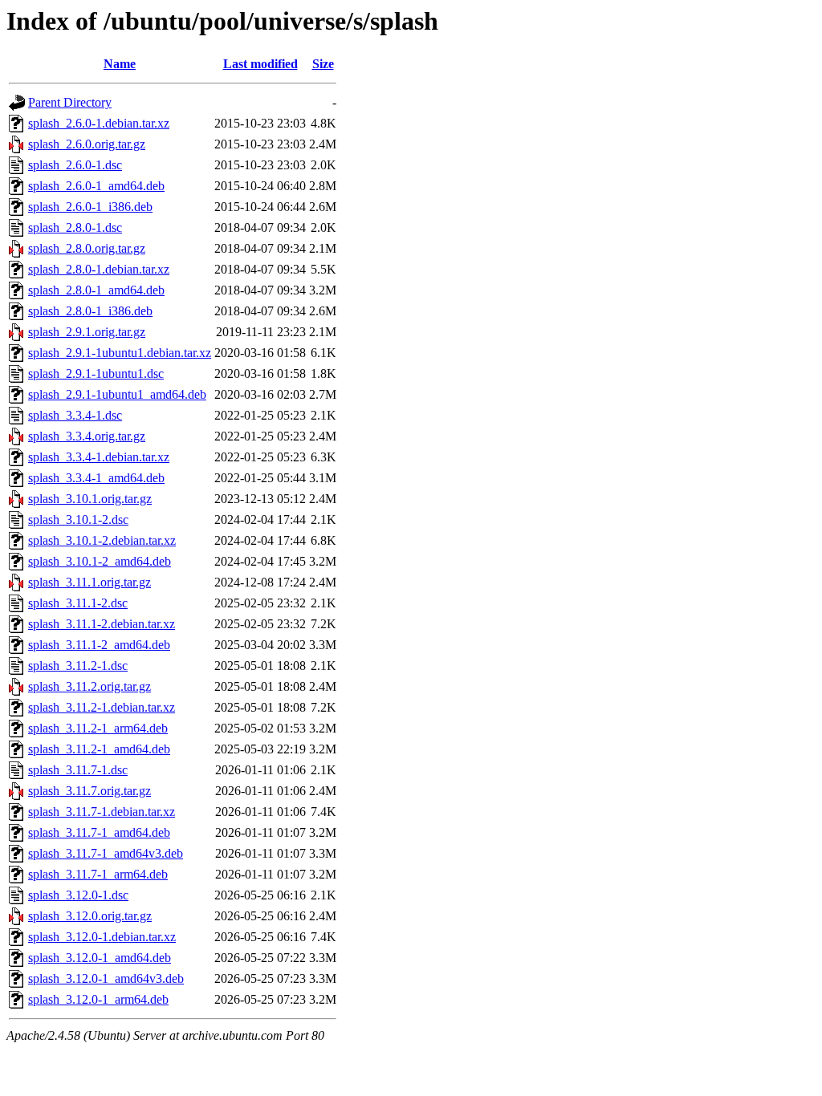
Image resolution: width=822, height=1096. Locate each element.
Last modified (260, 64)
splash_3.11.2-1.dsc (78, 665)
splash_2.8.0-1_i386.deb (90, 311)
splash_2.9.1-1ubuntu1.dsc (96, 373)
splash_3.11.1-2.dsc (78, 603)
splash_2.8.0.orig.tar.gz (86, 248)
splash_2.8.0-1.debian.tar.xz (98, 269)
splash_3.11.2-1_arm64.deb (98, 728)
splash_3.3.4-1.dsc (75, 415)
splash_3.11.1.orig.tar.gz (89, 582)
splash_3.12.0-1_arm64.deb (98, 999)
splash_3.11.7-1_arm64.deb (98, 874)
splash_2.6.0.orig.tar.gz (86, 144)
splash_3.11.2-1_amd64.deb (99, 749)
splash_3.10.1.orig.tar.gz (90, 498)
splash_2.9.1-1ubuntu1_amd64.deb (117, 394)
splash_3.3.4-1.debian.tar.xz (98, 457)
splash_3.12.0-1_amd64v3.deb (106, 978)
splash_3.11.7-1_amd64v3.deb (105, 853)
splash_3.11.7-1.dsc (78, 770)
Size (323, 64)
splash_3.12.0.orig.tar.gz (90, 916)
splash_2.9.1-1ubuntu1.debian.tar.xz (119, 352)
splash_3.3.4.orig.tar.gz (86, 436)
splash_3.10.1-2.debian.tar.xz (102, 540)
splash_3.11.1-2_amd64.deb (99, 645)
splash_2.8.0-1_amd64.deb (96, 290)
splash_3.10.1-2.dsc (78, 519)
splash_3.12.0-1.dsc (78, 895)
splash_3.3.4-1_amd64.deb (96, 478)
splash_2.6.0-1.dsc (75, 165)
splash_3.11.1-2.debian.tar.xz (101, 624)
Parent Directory (70, 102)
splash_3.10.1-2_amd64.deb (99, 561)
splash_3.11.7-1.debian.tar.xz (101, 811)
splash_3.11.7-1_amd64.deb (99, 832)
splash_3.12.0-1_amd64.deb (99, 957)
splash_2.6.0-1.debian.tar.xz (98, 123)
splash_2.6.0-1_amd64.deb (96, 186)
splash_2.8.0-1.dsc (75, 227)
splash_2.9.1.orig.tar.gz (86, 332)
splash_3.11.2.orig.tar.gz (89, 686)
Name (120, 64)
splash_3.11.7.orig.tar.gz (89, 791)
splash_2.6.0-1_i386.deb (90, 206)
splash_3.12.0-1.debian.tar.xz (102, 937)
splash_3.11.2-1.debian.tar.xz (101, 707)
